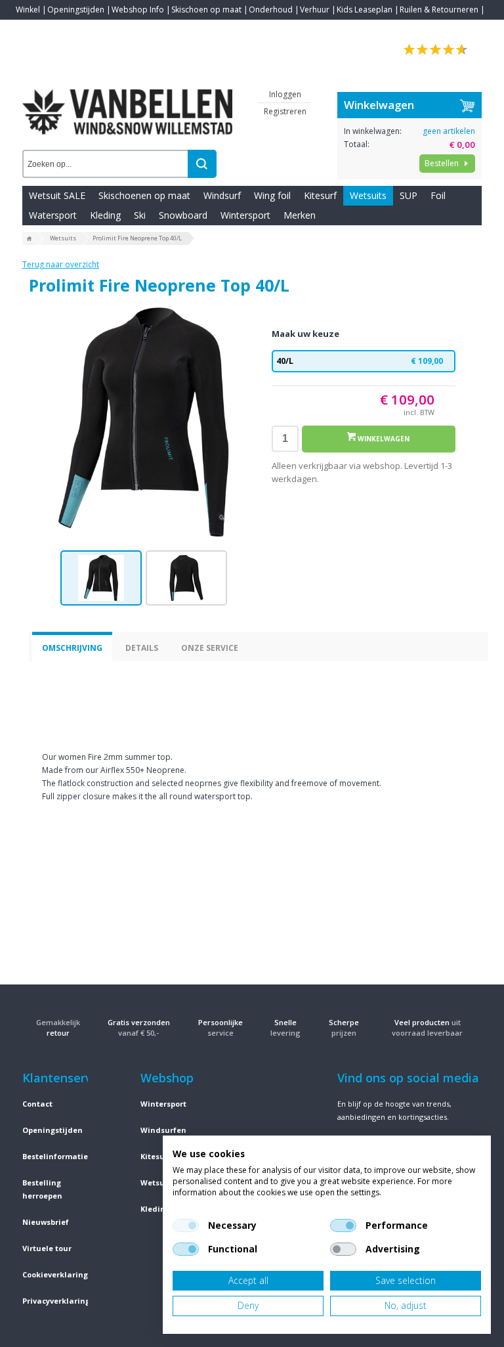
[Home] (29, 239)
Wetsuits (368, 195)
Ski (140, 215)
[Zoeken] (202, 164)
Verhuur (314, 9)
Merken (300, 215)
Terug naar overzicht (60, 264)
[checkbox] (186, 1225)
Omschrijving (72, 647)
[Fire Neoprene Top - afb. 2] (186, 578)
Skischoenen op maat (144, 195)
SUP (408, 195)
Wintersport (245, 215)
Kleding (105, 215)
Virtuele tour (47, 1248)
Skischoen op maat (206, 9)
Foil (438, 195)
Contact (30, 29)
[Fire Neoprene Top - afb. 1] (144, 422)
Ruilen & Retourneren (439, 9)
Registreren (285, 111)
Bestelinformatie (55, 1156)
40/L (359, 360)
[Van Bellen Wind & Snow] (127, 101)
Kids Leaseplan (364, 9)
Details (141, 647)
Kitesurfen (160, 1156)
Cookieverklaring (55, 1274)
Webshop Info (138, 9)
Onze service (209, 647)
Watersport (53, 215)
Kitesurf (320, 195)
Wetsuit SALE (57, 195)
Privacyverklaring (56, 1301)
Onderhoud (271, 9)
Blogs (62, 29)
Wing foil (272, 195)
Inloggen (285, 94)
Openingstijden (75, 9)
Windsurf (222, 195)
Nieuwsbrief (45, 1222)
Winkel (28, 9)
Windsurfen (163, 1130)
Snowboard (183, 215)
